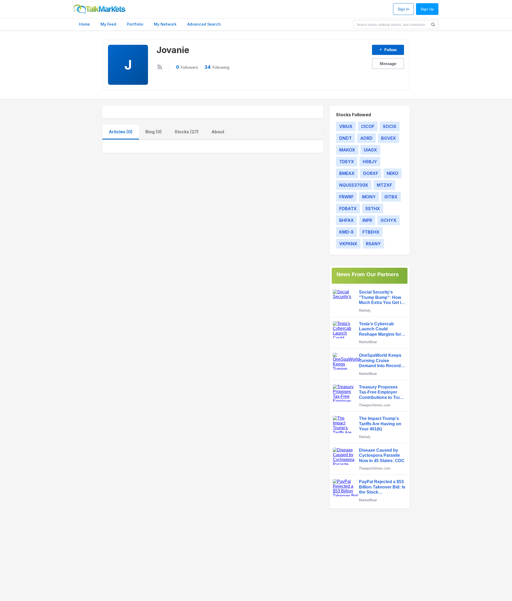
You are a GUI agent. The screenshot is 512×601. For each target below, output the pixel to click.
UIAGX (370, 150)
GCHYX (389, 220)
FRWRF (346, 196)
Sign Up (427, 9)
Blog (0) (153, 131)
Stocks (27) (187, 131)
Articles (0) (121, 131)
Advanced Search (204, 24)
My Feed (108, 24)
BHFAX (346, 220)
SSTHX (372, 208)
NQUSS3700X (353, 185)
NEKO (392, 173)
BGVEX (388, 138)
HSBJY (370, 161)
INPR (367, 220)
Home (84, 24)
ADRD (366, 138)
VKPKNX (348, 243)
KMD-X (346, 232)
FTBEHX (370, 232)
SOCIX (390, 126)
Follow (388, 49)
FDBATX (348, 208)
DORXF (370, 173)
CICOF (367, 126)
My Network (165, 24)
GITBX (391, 196)
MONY (369, 196)
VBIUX (346, 126)
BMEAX (347, 173)
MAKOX (347, 150)
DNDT (345, 138)
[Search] (433, 24)
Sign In (403, 9)
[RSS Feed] (160, 67)
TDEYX (346, 161)
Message (388, 63)
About (217, 131)
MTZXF (384, 185)
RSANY (373, 243)
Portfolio (135, 24)
